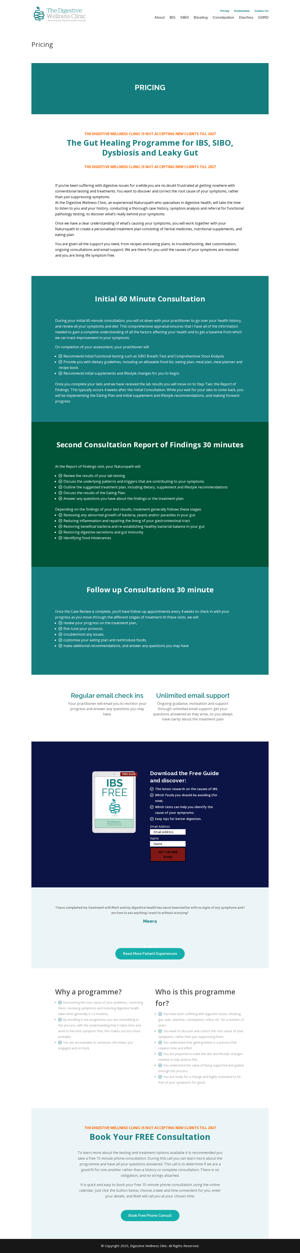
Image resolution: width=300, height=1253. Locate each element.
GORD (263, 17)
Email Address (160, 826)
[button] (145, 946)
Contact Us (262, 11)
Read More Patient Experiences (150, 954)
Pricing (224, 11)
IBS (172, 17)
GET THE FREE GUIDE (167, 854)
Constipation (223, 17)
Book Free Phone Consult (150, 1215)
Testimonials (242, 11)
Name (154, 838)
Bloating (201, 17)
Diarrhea (246, 17)
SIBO (184, 17)
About (159, 17)
